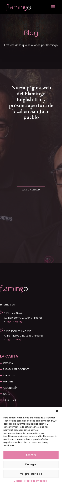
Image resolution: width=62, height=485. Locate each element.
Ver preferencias (31, 474)
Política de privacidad (35, 480)
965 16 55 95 (14, 322)
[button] (57, 411)
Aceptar (31, 455)
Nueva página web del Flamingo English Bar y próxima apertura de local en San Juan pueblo (31, 102)
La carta (9, 356)
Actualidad (31, 189)
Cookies (18, 480)
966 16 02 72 (14, 340)
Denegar (31, 464)
